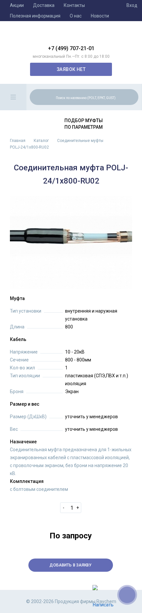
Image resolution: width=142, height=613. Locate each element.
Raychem (71, 35)
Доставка (43, 5)
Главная (17, 140)
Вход (131, 5)
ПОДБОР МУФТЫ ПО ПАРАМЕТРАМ (83, 124)
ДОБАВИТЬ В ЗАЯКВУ (70, 565)
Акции (17, 5)
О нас (76, 15)
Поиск (132, 96)
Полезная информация (35, 15)
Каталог (41, 140)
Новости (100, 15)
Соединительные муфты (80, 140)
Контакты (74, 5)
